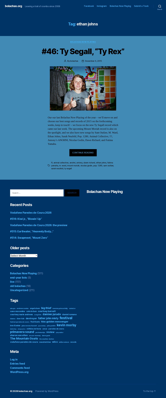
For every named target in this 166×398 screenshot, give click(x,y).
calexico (72, 308)
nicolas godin (86, 165)
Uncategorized (19, 290)
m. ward (62, 165)
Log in (13, 359)
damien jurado (52, 314)
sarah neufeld (57, 168)
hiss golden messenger (54, 321)
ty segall (68, 168)
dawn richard (89, 162)
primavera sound (22, 332)
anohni (72, 162)
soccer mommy (35, 335)
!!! (51, 162)
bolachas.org (13, 6)
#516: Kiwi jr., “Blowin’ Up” (26, 218)
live (12, 281)
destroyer (31, 318)
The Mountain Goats (24, 338)
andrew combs (23, 308)
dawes (12, 319)
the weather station (46, 339)
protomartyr (40, 332)
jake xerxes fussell (29, 326)
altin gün (12, 308)
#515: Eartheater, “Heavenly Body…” (31, 231)
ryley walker (59, 332)
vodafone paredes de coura (24, 342)
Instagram (102, 6)
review (50, 332)
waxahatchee (45, 342)
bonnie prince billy (60, 308)
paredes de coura (56, 329)
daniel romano (69, 314)
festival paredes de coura (19, 322)
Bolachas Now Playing (120, 6)
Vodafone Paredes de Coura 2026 (31, 212)
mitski (44, 329)
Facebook (89, 6)
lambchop (13, 329)
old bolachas (18, 286)
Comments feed (20, 367)
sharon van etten (19, 335)
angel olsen (35, 308)
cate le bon (31, 311)
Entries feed (17, 363)
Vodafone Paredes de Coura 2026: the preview (38, 225)
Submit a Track (141, 6)
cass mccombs (17, 311)
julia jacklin (51, 326)
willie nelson (64, 342)
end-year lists (18, 277)
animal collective (61, 162)
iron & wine (15, 325)
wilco (55, 342)
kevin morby (66, 325)
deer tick (20, 318)
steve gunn (46, 335)
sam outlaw (108, 165)
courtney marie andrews (21, 314)
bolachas (74, 61)
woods (73, 342)
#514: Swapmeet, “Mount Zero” (29, 237)
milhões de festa (34, 329)
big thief (46, 308)
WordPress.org (19, 372)
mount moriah (73, 165)
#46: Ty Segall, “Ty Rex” (83, 51)
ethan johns (101, 162)
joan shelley (42, 326)
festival (66, 318)
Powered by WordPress (46, 391)
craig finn (37, 315)
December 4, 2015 (93, 61)
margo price (21, 329)
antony (79, 162)
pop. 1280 (97, 165)
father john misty (48, 318)
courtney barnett (47, 311)
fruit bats (35, 322)
